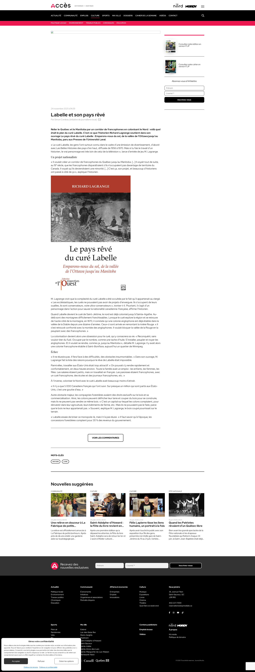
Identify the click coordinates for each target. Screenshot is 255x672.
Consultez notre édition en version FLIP (190, 45)
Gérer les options (66, 661)
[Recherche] (201, 15)
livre (65, 461)
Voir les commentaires (105, 437)
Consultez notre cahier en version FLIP (189, 65)
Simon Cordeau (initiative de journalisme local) (75, 119)
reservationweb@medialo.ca (180, 605)
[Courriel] (99, 119)
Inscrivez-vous (184, 99)
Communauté (56, 491)
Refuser (41, 661)
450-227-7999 (175, 603)
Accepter (16, 661)
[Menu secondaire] (202, 6)
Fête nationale (175, 491)
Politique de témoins (31, 667)
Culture (93, 491)
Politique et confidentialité (48, 667)
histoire (55, 461)
